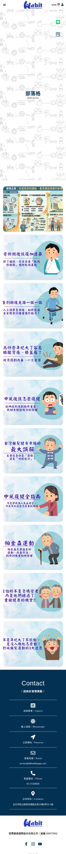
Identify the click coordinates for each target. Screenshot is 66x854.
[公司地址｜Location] (33, 793)
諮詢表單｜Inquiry (33, 711)
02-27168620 (33, 783)
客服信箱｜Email (33, 758)
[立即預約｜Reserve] (33, 737)
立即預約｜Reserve (33, 742)
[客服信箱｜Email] (33, 753)
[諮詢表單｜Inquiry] (33, 705)
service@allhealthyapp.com (33, 763)
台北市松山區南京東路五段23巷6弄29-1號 (33, 804)
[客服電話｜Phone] (33, 773)
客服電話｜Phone (33, 778)
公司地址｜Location (33, 799)
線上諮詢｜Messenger (33, 726)
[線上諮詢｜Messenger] (33, 721)
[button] (4, 5)
